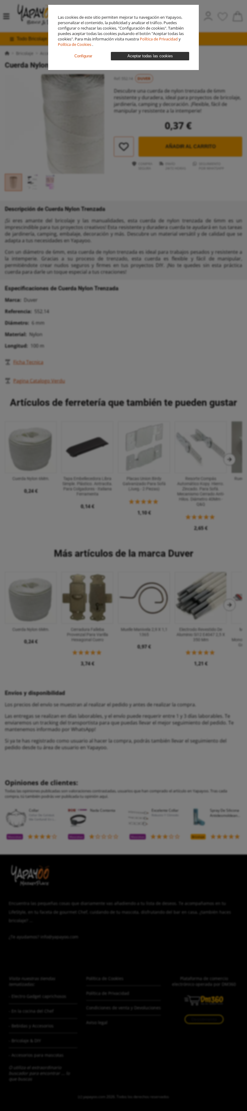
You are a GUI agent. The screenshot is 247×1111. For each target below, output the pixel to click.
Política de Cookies (75, 44)
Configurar (83, 56)
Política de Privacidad (159, 39)
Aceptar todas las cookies (150, 56)
